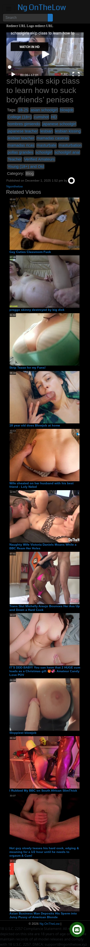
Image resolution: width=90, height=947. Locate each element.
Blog (30, 173)
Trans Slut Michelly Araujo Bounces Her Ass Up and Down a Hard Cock (44, 608)
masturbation (70, 145)
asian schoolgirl (44, 110)
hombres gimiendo (24, 124)
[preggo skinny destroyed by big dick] (44, 281)
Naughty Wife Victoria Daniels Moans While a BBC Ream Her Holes (42, 546)
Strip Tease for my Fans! (27, 367)
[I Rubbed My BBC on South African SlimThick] (44, 762)
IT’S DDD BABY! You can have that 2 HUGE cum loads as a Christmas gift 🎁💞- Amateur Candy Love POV (44, 671)
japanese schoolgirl (59, 124)
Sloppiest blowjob (22, 732)
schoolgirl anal (67, 152)
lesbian (46, 131)
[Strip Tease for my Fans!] (44, 339)
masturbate (46, 145)
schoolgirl (44, 152)
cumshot (41, 117)
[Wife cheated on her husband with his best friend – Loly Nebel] (44, 454)
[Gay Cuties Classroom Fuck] (44, 223)
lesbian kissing (68, 131)
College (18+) (19, 117)
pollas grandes (20, 152)
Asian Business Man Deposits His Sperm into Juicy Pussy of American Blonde (43, 915)
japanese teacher (23, 131)
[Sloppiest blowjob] (44, 704)
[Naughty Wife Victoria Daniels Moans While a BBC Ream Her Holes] (44, 516)
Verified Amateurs (39, 159)
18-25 (23, 110)
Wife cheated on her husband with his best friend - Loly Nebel (41, 485)
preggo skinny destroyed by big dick (36, 309)
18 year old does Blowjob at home (34, 425)
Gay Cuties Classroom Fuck (30, 252)
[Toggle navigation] (9, 9)
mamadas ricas (21, 145)
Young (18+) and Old (26, 166)
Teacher (15, 159)
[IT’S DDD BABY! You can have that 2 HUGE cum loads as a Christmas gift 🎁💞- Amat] (44, 639)
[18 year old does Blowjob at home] (44, 397)
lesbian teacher (21, 138)
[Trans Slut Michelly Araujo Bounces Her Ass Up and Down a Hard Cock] (44, 577)
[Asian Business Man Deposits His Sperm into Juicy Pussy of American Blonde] (44, 885)
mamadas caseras (53, 138)
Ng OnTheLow (41, 7)
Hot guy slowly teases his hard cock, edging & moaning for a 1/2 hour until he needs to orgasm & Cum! (44, 851)
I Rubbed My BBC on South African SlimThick (43, 790)
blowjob (66, 110)
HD (54, 117)
